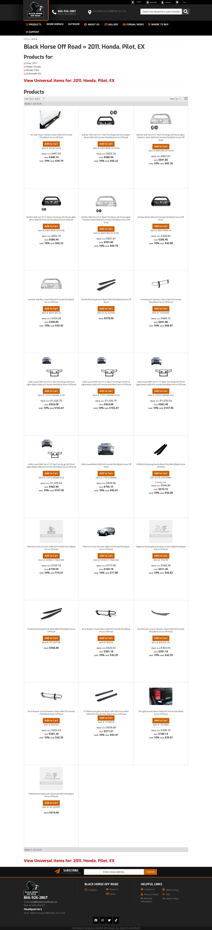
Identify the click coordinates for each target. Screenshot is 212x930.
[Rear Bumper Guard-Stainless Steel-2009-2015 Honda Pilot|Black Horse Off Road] (161, 613)
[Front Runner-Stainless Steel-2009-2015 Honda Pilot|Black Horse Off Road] (161, 284)
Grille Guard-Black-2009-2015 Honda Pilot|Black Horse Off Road (106, 465)
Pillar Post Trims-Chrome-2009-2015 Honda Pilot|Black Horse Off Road (106, 547)
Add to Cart (51, 226)
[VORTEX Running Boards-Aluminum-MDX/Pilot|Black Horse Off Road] (51, 778)
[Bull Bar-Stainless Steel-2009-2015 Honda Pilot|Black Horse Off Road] (51, 284)
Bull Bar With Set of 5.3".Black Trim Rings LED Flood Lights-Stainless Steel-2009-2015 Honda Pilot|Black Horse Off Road (106, 220)
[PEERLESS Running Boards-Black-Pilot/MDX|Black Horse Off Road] (161, 449)
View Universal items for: (69, 860)
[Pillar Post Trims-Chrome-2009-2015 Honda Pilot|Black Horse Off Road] (106, 531)
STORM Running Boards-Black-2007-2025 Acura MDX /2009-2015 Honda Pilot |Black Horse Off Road (106, 712)
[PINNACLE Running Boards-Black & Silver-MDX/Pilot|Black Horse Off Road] (161, 531)
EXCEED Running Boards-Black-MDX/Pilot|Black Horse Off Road (106, 300)
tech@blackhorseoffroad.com (43, 902)
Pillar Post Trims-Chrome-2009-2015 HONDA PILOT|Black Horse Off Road (51, 547)
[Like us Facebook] (96, 920)
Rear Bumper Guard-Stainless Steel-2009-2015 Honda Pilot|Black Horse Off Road (160, 630)
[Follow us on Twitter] (109, 920)
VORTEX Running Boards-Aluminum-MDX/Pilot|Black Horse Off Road (51, 795)
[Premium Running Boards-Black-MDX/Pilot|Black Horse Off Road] (51, 613)
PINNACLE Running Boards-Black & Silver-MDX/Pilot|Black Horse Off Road (161, 547)
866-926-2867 (35, 897)
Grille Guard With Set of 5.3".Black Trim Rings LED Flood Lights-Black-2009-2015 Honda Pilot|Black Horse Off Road (106, 383)
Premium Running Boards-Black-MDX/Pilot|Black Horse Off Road (51, 630)
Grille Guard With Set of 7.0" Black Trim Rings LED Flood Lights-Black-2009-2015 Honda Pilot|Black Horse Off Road (161, 383)
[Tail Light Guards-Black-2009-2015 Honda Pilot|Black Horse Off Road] (161, 696)
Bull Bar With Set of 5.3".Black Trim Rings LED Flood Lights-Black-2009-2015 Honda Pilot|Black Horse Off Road (51, 218)
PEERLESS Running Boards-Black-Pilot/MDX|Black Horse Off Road (161, 465)
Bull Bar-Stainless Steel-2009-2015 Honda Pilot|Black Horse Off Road (51, 300)
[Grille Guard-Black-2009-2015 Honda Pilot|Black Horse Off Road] (106, 449)
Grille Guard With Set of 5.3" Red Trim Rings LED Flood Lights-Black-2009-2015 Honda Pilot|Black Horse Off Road (51, 383)
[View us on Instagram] (102, 920)
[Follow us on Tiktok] (116, 920)
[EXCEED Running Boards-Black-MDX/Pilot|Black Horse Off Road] (106, 284)
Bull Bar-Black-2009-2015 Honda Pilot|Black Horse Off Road (161, 218)
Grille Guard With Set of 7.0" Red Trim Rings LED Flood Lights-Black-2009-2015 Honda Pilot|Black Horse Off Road (51, 465)
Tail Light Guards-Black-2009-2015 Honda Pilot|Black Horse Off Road (160, 712)
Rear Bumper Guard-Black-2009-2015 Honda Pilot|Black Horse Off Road (106, 630)
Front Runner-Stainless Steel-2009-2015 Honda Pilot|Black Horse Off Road (161, 300)
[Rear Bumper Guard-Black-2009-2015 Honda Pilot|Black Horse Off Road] (106, 613)
